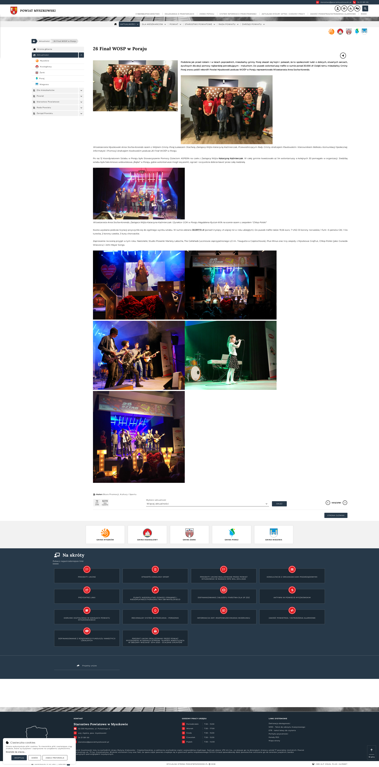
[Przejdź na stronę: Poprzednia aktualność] (328, 502)
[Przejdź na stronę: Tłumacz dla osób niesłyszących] (357, 8)
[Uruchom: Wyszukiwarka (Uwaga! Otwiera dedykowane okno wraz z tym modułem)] (365, 8)
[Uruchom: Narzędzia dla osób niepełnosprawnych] (351, 8)
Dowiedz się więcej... (16, 752)
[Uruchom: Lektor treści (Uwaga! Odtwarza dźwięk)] (338, 8)
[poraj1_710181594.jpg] (135, 85)
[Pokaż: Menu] (81, 55)
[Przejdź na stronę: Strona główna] (115, 24)
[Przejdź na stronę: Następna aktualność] (345, 502)
